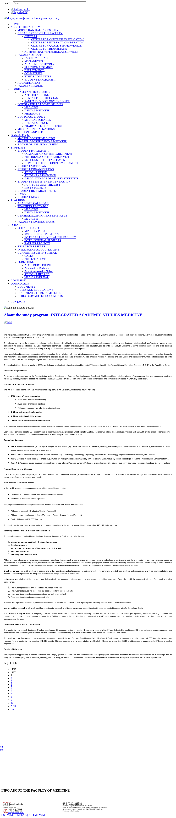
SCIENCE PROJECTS (30, 227)
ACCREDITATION (29, 82)
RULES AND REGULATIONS (35, 289)
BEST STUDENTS (35, 187)
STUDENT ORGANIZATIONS (36, 169)
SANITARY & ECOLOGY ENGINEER (47, 101)
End (13, 709)
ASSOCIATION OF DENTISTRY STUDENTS (51, 178)
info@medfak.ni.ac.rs (16, 813)
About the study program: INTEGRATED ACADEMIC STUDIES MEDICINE (73, 315)
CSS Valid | (8, 815)
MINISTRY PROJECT (37, 231)
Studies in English (20, 135)
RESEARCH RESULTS (31, 246)
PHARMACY (32, 113)
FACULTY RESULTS (30, 85)
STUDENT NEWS (28, 197)
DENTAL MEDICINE (37, 110)
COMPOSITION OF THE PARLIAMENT (48, 153)
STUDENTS (18, 147)
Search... (8, 3)
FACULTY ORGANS (30, 54)
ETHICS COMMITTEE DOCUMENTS (40, 295)
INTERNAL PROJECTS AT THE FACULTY (50, 237)
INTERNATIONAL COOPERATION (39, 249)
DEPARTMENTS (34, 70)
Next (13, 706)
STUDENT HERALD (37, 274)
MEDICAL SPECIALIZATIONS (36, 129)
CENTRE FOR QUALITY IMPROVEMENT (57, 45)
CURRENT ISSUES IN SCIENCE (37, 252)
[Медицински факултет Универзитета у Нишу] (32, 18)
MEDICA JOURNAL (36, 277)
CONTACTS (18, 301)
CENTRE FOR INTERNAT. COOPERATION (57, 42)
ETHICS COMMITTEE (37, 76)
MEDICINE (31, 107)
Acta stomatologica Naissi (38, 271)
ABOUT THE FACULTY (25, 27)
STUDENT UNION (35, 172)
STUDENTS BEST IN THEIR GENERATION (44, 181)
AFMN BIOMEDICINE (38, 265)
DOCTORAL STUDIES (31, 116)
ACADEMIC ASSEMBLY (39, 64)
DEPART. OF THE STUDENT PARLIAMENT (51, 163)
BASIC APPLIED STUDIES (34, 91)
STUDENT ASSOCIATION (40, 175)
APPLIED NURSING (36, 95)
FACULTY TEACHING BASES (36, 221)
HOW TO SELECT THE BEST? (43, 184)
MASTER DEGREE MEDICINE (36, 138)
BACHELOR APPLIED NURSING (38, 144)
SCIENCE (16, 224)
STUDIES (16, 88)
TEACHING (18, 200)
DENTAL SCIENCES (36, 122)
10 (12, 702)
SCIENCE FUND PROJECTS (41, 234)
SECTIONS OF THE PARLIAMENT (45, 159)
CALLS (28, 255)
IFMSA (22, 193)
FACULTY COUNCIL (37, 57)
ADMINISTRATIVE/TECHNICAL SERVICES (51, 51)
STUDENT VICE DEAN (32, 166)
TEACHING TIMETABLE (33, 206)
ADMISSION (18, 280)
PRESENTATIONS (35, 258)
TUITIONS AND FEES (31, 132)
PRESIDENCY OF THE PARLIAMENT (47, 156)
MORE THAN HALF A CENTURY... (39, 30)
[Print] (8, 322)
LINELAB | (22, 815)
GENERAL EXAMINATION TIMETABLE (42, 215)
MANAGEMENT (34, 61)
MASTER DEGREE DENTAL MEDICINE (42, 141)
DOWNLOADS (20, 283)
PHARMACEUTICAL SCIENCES (44, 125)
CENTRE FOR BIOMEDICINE (49, 48)
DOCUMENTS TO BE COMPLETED (39, 292)
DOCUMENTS (26, 286)
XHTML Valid (37, 815)
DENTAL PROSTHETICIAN (41, 98)
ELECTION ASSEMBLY (38, 67)
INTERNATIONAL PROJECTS (42, 240)
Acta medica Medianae (36, 268)
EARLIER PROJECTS (37, 243)
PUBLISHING (26, 261)
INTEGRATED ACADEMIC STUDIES (40, 104)
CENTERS (30, 36)
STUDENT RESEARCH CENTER (38, 190)
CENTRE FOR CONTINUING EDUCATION (57, 39)
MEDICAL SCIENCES (37, 119)
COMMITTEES (33, 73)
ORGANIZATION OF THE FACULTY (40, 33)
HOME (15, 23)
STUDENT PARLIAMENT (40, 79)
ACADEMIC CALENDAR (33, 203)
